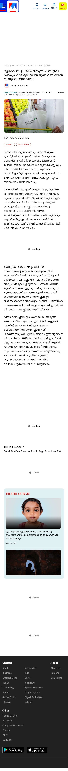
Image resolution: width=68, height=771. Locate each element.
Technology (8, 687)
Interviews (30, 682)
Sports (5, 692)
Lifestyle (6, 702)
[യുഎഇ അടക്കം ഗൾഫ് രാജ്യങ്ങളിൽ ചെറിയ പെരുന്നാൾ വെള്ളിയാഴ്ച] (33, 565)
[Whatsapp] (19, 763)
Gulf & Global (18, 65)
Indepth (28, 702)
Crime (28, 678)
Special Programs (34, 687)
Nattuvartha (30, 668)
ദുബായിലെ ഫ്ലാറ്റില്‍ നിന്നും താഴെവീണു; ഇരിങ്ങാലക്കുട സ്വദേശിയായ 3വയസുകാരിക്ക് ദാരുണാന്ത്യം (32, 535)
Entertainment (9, 678)
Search (46, 8)
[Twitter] (26, 763)
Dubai (9, 145)
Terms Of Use (9, 715)
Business (7, 673)
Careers (55, 673)
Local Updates (43, 65)
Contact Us (56, 678)
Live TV (63, 8)
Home (6, 65)
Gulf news (23, 145)
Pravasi (31, 65)
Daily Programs (32, 692)
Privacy (6, 730)
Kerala (5, 668)
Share (61, 93)
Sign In (54, 8)
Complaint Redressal (12, 725)
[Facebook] (41, 763)
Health (5, 682)
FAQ (4, 735)
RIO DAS (7, 720)
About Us (55, 668)
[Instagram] (34, 763)
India (27, 673)
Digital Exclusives (33, 697)
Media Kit (7, 740)
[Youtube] (49, 763)
